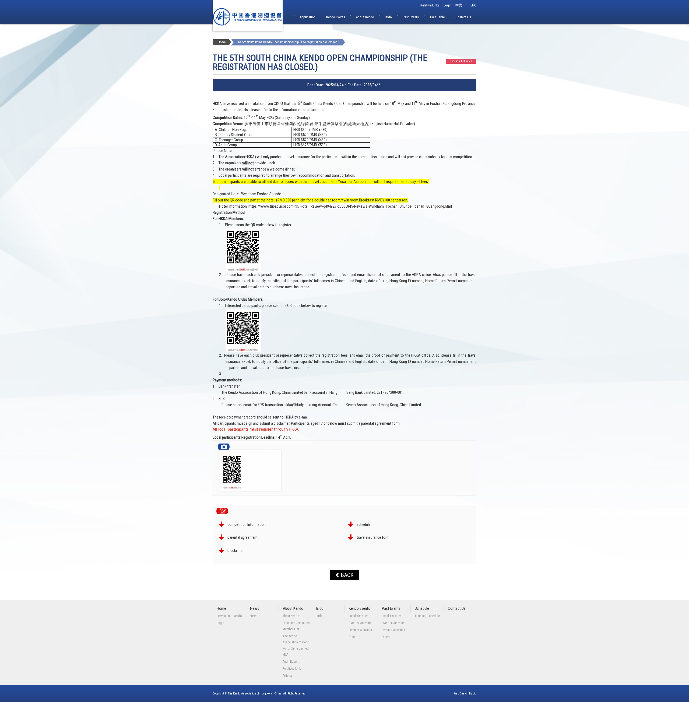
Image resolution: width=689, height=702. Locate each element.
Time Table (437, 17)
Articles (288, 676)
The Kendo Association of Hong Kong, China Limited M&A (296, 645)
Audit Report (290, 662)
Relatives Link (292, 669)
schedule (364, 524)
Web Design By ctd (465, 693)
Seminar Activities (360, 630)
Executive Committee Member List (296, 626)
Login (447, 5)
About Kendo (365, 17)
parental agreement (242, 537)
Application (307, 17)
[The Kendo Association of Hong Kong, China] (248, 30)
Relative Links (430, 5)
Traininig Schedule (427, 616)
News (254, 608)
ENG (473, 5)
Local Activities (358, 616)
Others (353, 637)
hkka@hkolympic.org (300, 404)
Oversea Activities (360, 623)
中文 (458, 5)
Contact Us (463, 17)
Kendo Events (335, 17)
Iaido (388, 17)
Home (222, 42)
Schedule (422, 608)
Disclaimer (235, 550)
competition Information (246, 524)
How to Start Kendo (229, 616)
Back (347, 575)
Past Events (411, 17)
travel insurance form (373, 537)
